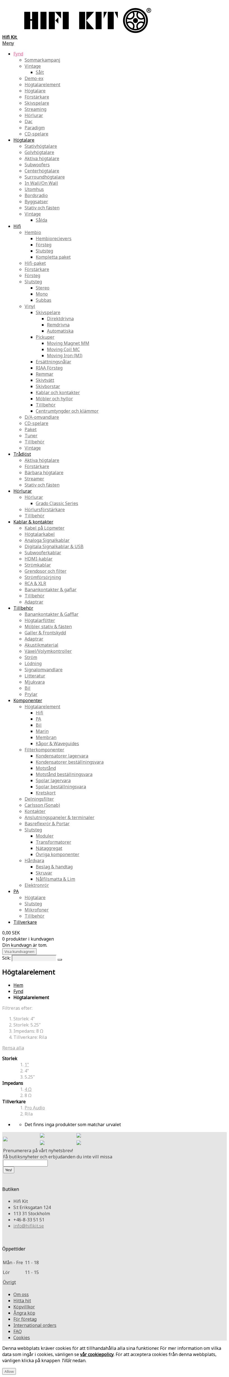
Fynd (18, 991)
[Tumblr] (79, 1143)
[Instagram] (79, 1136)
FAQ (17, 1331)
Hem (18, 985)
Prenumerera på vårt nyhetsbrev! (38, 1150)
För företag (25, 1319)
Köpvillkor (24, 1307)
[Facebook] (42, 1136)
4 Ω (28, 1089)
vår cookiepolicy (97, 1354)
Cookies (21, 1337)
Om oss (21, 1294)
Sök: (6, 958)
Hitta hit (22, 1300)
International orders (34, 1325)
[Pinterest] (42, 1143)
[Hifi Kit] (5, 1140)
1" (27, 1065)
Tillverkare (25, 922)
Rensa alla (13, 1048)
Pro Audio (35, 1108)
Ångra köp (24, 1313)
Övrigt (9, 1282)
